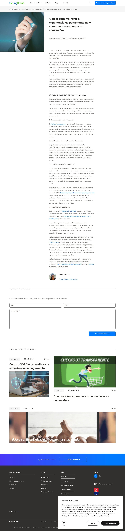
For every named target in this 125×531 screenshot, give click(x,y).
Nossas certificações (47, 492)
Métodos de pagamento (16, 481)
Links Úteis (12, 512)
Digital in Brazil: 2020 (69, 211)
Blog (56, 3)
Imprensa (44, 485)
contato (91, 264)
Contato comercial (73, 459)
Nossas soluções (35, 3)
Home (11, 9)
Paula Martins (64, 274)
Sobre (47, 3)
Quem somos (45, 477)
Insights (20, 9)
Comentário (15, 311)
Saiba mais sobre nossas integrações (69, 264)
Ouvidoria (64, 481)
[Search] (92, 3)
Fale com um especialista (105, 3)
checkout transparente (58, 124)
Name (13, 305)
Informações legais (67, 485)
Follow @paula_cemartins (68, 279)
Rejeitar (93, 523)
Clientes (43, 488)
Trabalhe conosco (46, 481)
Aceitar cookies (110, 523)
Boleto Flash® (54, 242)
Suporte (66, 3)
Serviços (11, 477)
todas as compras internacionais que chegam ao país (77, 193)
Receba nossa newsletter (104, 484)
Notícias (59, 390)
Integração (12, 485)
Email (66, 305)
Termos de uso (66, 490)
